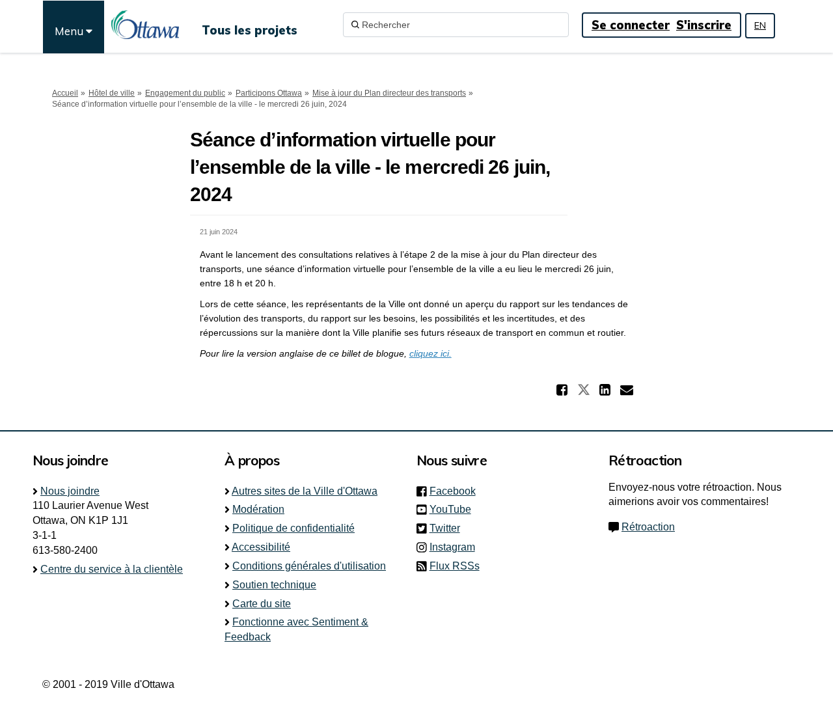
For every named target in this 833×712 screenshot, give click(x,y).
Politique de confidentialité (293, 528)
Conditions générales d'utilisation (309, 565)
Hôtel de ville (112, 93)
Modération (258, 509)
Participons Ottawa (269, 93)
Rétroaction (648, 526)
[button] (563, 389)
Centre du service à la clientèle (111, 569)
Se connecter (631, 25)
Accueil (65, 93)
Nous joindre (70, 491)
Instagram (456, 547)
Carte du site (261, 603)
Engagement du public (185, 93)
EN (760, 25)
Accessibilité (261, 547)
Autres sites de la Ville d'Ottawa (304, 491)
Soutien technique (274, 584)
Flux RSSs (455, 565)
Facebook (457, 491)
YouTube (454, 509)
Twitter (449, 528)
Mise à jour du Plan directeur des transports (389, 93)
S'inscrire (703, 25)
